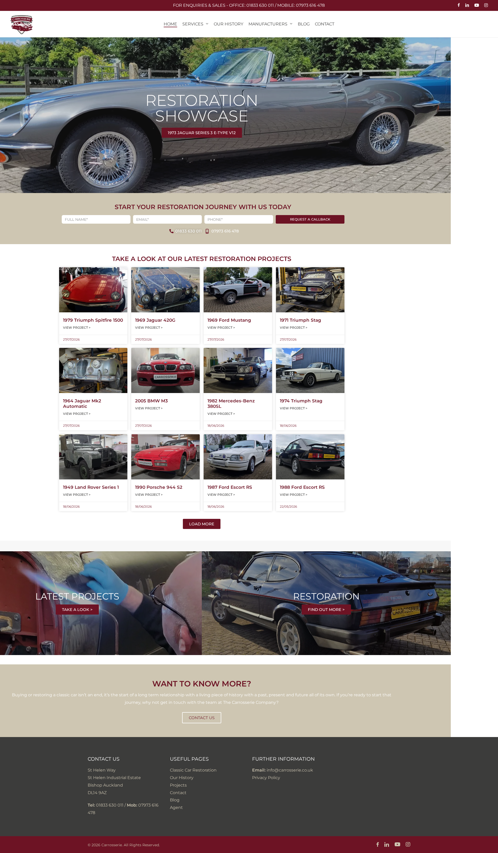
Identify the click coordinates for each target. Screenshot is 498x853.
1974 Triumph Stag (301, 400)
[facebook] (459, 5)
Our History (181, 777)
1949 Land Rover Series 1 (91, 487)
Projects (178, 785)
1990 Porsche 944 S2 (158, 487)
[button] (201, 524)
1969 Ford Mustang (229, 320)
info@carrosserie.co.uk (290, 770)
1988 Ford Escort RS (302, 487)
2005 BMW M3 (151, 400)
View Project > (77, 327)
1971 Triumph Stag (300, 320)
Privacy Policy (266, 777)
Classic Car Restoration (193, 770)
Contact (178, 792)
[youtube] (476, 5)
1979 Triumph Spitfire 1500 (93, 320)
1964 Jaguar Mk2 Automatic (82, 403)
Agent (176, 807)
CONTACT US (202, 717)
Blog (174, 799)
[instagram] (486, 5)
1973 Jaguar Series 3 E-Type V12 (202, 132)
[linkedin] (467, 5)
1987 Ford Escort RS (230, 487)
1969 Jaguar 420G (155, 320)
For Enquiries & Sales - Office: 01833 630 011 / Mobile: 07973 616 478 (249, 5)
